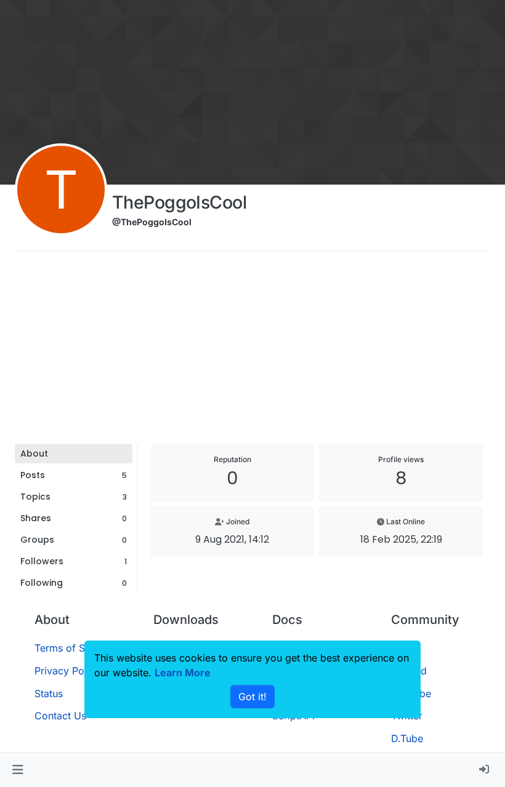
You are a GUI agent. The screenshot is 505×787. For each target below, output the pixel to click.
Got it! (252, 696)
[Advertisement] (252, 352)
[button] (17, 769)
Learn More (183, 672)
